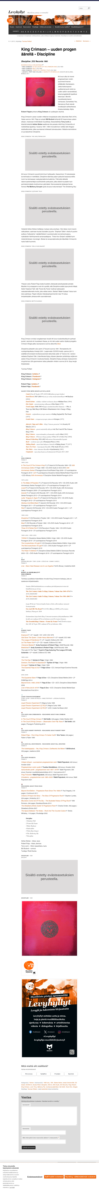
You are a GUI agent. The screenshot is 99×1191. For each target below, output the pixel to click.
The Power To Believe (28, 551)
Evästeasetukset (34, 1177)
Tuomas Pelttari (27, 41)
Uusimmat (19, 27)
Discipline (24, 518)
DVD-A (50, 1085)
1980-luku (47, 1083)
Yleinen (31, 1083)
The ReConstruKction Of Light (31, 546)
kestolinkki (44, 1089)
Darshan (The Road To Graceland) (33, 662)
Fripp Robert (72, 1085)
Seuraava (86, 41)
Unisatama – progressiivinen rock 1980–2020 (36, 777)
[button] (29, 1074)
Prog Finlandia (26, 775)
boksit (65, 1083)
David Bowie (30, 396)
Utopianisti (29, 452)
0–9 (22, 31)
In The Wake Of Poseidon (30, 483)
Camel (28, 394)
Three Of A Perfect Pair (41, 70)
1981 (51, 1083)
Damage (24, 665)
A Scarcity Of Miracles (50, 72)
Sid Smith (62, 1087)
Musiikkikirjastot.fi (76, 27)
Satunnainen (27, 27)
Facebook (36, 376)
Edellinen (78, 41)
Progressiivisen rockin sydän (31, 767)
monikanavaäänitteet (52, 1087)
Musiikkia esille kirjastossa (31, 65)
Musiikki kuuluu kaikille (62, 27)
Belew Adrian (58, 1083)
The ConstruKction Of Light (30, 543)
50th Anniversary (37, 475)
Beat (34, 68)
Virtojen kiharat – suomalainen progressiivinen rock (38, 762)
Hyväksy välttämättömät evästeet (80, 1177)
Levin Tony (33, 1087)
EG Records (64, 1085)
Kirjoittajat (35, 27)
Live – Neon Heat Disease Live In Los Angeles (37, 566)
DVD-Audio (56, 1085)
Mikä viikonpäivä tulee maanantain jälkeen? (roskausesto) (41, 1138)
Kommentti (26, 1105)
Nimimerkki (26, 1129)
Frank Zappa (30, 407)
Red (22, 508)
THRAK (24, 538)
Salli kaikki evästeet (54, 1177)
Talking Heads (30, 444)
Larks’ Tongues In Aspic (29, 498)
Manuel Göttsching (32, 439)
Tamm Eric (69, 1087)
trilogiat (75, 1087)
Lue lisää (12, 1187)
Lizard (23, 488)
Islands (23, 493)
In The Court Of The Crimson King (44, 66)
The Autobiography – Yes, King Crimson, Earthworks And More (42, 748)
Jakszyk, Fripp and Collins (34, 424)
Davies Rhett (37, 1085)
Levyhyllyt (17, 11)
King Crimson (30, 429)
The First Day (25, 660)
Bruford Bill (70, 1083)
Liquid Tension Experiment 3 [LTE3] (33, 708)
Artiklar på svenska (45, 27)
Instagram (36, 379)
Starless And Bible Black (29, 503)
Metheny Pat (41, 1087)
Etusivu (12, 27)
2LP (34, 473)
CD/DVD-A (29, 1085)
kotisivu (35, 374)
